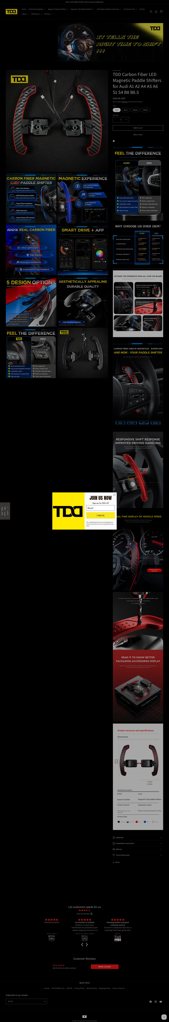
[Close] (114, 494)
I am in (101, 515)
